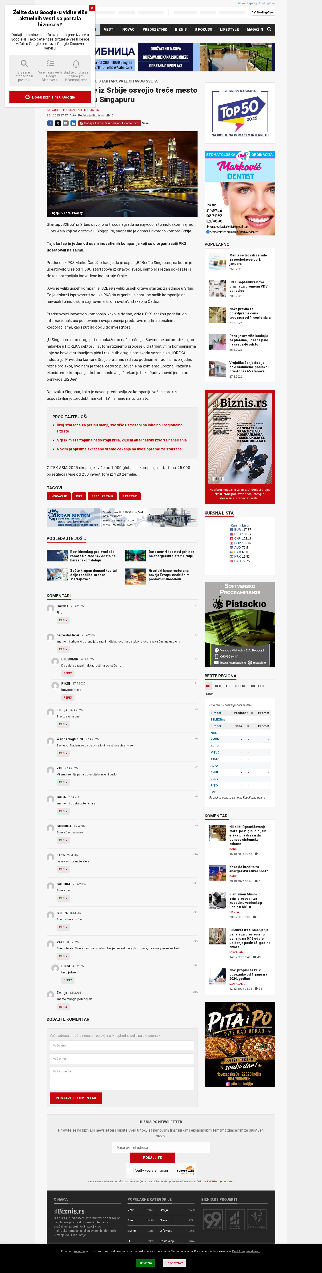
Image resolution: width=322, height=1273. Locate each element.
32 (260, 988)
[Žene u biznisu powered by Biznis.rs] (256, 1219)
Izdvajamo (237, 952)
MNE (209, 694)
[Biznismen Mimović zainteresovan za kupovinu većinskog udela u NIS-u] (217, 900)
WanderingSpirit (70, 739)
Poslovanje (167, 1241)
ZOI (59, 768)
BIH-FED (257, 686)
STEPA (62, 913)
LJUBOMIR (69, 659)
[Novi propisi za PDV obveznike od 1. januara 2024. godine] (217, 976)
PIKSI (65, 683)
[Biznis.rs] (69, 1210)
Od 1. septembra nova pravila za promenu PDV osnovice (248, 286)
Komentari (59, 596)
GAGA (61, 797)
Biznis (181, 29)
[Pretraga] (269, 29)
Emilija (62, 710)
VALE (61, 942)
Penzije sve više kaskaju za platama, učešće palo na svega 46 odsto (248, 340)
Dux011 (62, 606)
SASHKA (63, 884)
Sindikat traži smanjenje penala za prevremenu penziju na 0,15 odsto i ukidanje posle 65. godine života (249, 938)
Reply (63, 620)
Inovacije (54, 110)
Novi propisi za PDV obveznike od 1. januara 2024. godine (248, 974)
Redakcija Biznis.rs (91, 115)
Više (145, 123)
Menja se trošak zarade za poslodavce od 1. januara (248, 259)
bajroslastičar (68, 635)
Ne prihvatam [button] (174, 1263)
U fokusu (203, 29)
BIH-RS (240, 686)
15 (111, 115)
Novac (128, 29)
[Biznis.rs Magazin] (240, 438)
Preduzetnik (155, 29)
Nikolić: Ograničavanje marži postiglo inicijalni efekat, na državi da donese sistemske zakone (248, 835)
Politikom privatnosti (220, 1181)
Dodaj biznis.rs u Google (53, 97)
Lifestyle (229, 29)
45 (258, 957)
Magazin (255, 29)
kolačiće (79, 1251)
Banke (233, 849)
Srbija (89, 110)
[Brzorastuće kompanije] (234, 1219)
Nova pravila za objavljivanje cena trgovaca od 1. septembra (250, 313)
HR (228, 686)
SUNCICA (64, 826)
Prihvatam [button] (145, 1263)
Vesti (109, 29)
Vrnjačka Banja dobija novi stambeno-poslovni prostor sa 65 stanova (248, 367)
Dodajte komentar (68, 1020)
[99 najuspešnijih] (212, 1219)
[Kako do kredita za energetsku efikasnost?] (217, 872)
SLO (218, 686)
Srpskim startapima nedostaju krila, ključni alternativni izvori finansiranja (122, 440)
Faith (61, 855)
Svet (99, 110)
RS (208, 686)
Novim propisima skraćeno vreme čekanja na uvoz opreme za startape (119, 449)
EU (129, 1241)
